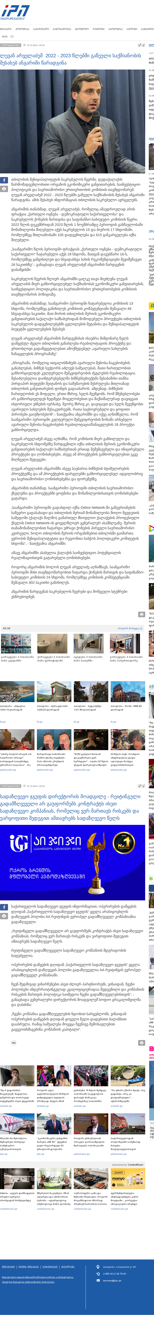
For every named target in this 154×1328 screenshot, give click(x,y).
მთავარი (5, 29)
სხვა (5, 36)
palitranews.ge (82, 1154)
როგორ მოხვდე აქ (130, 628)
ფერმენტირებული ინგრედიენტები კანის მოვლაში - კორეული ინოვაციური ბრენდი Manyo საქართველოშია (126, 1200)
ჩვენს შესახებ (29, 1267)
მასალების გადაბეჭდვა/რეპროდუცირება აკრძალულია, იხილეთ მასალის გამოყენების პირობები (38, 1279)
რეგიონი (98, 29)
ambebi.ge (6, 1106)
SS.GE (6, 628)
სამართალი (41, 29)
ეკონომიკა (115, 29)
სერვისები (50, 1267)
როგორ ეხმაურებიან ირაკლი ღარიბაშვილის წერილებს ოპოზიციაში (89, 1142)
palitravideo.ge (8, 769)
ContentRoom (135, 1164)
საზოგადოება (62, 29)
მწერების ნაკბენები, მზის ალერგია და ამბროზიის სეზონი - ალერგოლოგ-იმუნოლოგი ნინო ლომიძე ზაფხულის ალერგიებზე (53, 1200)
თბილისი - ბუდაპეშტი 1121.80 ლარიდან (87, 708)
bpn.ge (3, 1154)
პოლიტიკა (22, 29)
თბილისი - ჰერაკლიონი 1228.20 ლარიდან (52, 708)
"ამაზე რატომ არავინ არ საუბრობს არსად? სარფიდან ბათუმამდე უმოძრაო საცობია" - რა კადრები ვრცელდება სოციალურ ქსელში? (16, 763)
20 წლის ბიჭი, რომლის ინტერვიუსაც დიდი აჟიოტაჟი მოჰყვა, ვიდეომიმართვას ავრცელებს (125, 761)
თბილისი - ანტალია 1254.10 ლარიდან (12, 708)
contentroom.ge (8, 1208)
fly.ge (3, 721)
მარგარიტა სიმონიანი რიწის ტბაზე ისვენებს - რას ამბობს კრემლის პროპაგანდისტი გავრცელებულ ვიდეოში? (53, 761)
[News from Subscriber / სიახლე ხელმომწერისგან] (15, 1043)
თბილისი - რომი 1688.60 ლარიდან (126, 708)
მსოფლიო (82, 29)
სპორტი (132, 29)
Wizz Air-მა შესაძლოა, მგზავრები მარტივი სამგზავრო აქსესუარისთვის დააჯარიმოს (13, 1145)
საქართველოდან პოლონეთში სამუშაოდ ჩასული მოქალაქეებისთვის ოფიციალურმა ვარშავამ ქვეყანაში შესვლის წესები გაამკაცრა (127, 1149)
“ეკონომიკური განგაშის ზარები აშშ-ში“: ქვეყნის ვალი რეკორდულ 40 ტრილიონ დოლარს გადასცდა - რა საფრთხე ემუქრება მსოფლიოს (53, 1147)
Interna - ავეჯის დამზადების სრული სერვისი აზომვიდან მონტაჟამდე (17, 1197)
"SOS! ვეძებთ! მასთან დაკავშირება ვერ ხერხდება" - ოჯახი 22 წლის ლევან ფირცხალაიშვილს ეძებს (91, 761)
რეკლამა (68, 1267)
